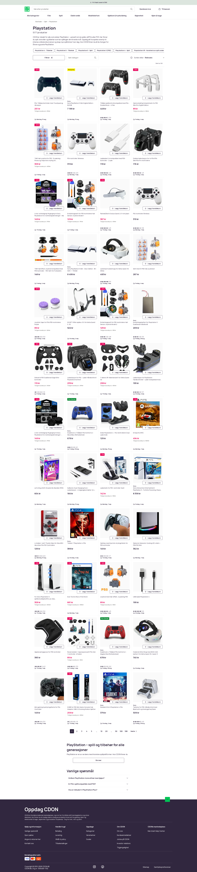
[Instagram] (94, 867)
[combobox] (83, 9)
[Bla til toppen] (167, 799)
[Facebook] (102, 867)
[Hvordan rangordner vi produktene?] (131, 58)
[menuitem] (33, 15)
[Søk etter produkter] (131, 9)
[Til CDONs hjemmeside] (27, 9)
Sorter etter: (139, 58)
